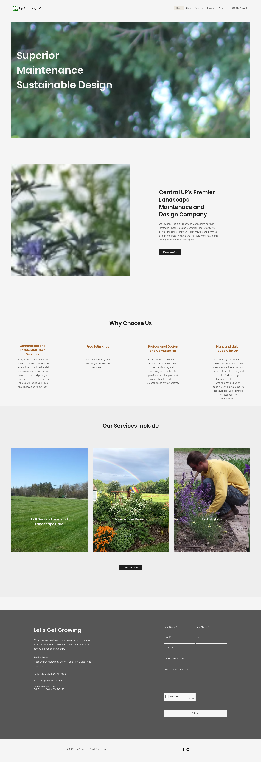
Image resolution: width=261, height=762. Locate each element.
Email (167, 637)
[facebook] (183, 749)
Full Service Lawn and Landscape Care (49, 521)
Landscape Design (131, 519)
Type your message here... (177, 669)
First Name (169, 627)
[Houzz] (187, 749)
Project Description (174, 658)
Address (168, 647)
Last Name (201, 627)
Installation (212, 519)
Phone (199, 637)
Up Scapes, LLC (30, 8)
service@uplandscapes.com (48, 680)
